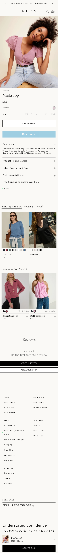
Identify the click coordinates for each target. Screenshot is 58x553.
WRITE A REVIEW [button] (29, 363)
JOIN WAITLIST (29, 124)
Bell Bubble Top (37, 316)
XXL (53, 114)
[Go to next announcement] (52, 3)
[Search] (47, 11)
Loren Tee (7, 255)
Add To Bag (29, 548)
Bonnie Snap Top (10, 316)
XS (26, 114)
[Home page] (29, 11)
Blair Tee (34, 255)
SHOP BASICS (16, 3)
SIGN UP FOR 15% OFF (16, 505)
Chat (6, 189)
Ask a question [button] (29, 370)
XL (46, 114)
